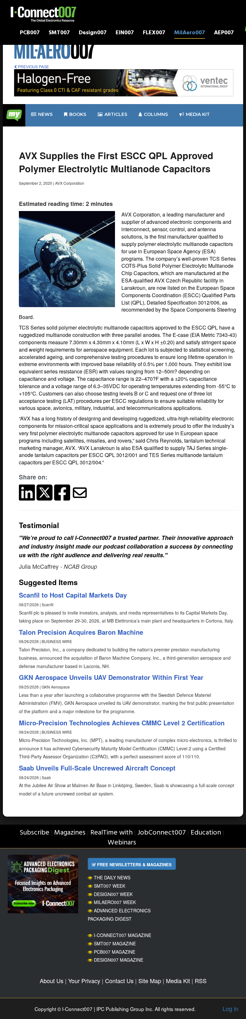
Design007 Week (113, 894)
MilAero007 (189, 33)
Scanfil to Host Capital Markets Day (73, 594)
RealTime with (111, 832)
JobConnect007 (161, 832)
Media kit (198, 114)
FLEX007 (154, 33)
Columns (156, 114)
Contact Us (119, 980)
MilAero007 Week (115, 902)
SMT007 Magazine (115, 943)
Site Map (149, 980)
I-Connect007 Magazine (122, 935)
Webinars (122, 842)
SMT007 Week (109, 886)
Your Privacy (84, 980)
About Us (51, 980)
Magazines (70, 832)
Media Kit (178, 980)
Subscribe (34, 832)
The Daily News (112, 877)
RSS (201, 980)
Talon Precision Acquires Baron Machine (81, 632)
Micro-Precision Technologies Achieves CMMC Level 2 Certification (122, 722)
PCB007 (30, 33)
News (45, 114)
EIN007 (125, 33)
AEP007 (224, 33)
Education (206, 832)
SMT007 (59, 33)
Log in (230, 1008)
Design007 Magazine (118, 960)
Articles (115, 114)
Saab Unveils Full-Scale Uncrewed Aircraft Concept (97, 767)
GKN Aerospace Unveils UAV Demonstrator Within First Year (111, 677)
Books (77, 114)
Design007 (93, 33)
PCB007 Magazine (114, 952)
